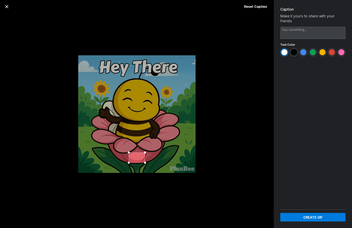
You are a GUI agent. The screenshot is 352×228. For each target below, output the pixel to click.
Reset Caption (255, 6)
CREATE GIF (312, 217)
